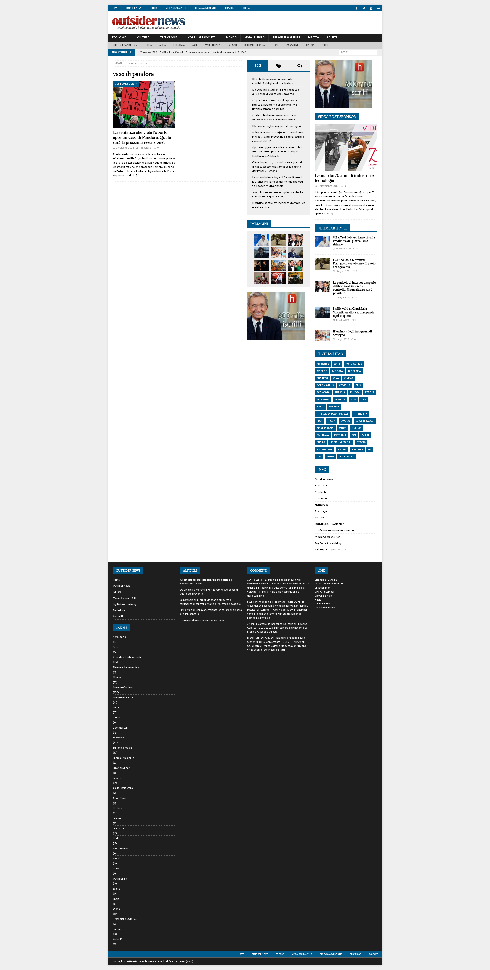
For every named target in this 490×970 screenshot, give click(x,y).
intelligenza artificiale (332, 414)
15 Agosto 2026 (343, 271)
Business (322, 378)
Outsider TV (120, 879)
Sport (325, 45)
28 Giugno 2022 (125, 148)
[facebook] (356, 8)
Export (117, 778)
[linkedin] (378, 8)
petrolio (340, 435)
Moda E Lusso (254, 37)
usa (319, 456)
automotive (354, 364)
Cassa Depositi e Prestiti (329, 584)
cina (336, 378)
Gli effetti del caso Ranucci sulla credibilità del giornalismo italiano (273, 81)
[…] (137, 175)
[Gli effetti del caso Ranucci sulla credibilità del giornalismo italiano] (261, 240)
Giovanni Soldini (323, 596)
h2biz (320, 406)
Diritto (313, 37)
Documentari (120, 728)
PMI (276, 45)
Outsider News (134, 8)
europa (355, 392)
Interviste (118, 828)
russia (321, 442)
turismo (357, 449)
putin (365, 435)
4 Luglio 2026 (342, 320)
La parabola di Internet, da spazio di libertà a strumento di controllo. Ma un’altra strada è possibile (274, 104)
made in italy (325, 428)
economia (323, 392)
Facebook (323, 399)
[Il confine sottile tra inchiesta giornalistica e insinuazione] (278, 278)
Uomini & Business (325, 608)
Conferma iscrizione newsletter (334, 530)
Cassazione (292, 45)
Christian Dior (322, 588)
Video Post (119, 939)
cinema (348, 378)
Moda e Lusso (121, 848)
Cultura (143, 37)
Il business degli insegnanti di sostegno (276, 126)
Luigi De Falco (322, 604)
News (116, 869)
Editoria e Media (122, 748)
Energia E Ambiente (286, 37)
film (353, 399)
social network (340, 442)
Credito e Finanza (123, 697)
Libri (115, 838)
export (370, 392)
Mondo (231, 37)
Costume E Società (202, 37)
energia (340, 392)
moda (342, 428)
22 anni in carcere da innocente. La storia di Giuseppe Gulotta (277, 630)
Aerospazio (119, 637)
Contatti (247, 8)
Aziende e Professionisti (127, 657)
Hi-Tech (117, 808)
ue (369, 449)
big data (337, 371)
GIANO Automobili (325, 592)
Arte (195, 45)
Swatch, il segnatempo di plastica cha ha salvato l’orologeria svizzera (277, 194)
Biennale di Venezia (326, 580)
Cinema (310, 45)
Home (115, 8)
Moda (162, 45)
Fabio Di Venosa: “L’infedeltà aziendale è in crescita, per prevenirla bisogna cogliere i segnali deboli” (278, 136)
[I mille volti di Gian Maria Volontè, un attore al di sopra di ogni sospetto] (261, 252)
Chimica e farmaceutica (126, 667)
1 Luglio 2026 (342, 339)
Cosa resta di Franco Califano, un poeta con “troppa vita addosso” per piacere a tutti (276, 648)
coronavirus (325, 385)
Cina (149, 45)
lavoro (345, 421)
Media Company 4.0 (176, 8)
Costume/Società (123, 687)
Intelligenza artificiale (125, 45)
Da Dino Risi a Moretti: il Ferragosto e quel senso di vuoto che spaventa (276, 92)
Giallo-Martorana (123, 788)
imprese (334, 406)
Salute (332, 37)
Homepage (321, 505)
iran (319, 421)
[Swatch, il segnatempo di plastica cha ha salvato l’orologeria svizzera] (261, 278)
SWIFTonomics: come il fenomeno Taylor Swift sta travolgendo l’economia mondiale (277, 614)
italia (331, 421)
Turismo (232, 45)
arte (337, 364)
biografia (354, 371)
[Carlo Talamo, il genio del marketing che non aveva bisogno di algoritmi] (295, 278)
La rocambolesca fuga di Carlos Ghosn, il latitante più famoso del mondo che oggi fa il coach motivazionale (277, 181)
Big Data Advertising (205, 8)
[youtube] (371, 8)
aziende (322, 371)
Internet (117, 818)
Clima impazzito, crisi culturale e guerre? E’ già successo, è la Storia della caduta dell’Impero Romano (277, 166)
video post (346, 456)
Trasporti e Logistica (125, 919)
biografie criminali (255, 45)
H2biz (318, 600)
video (330, 456)
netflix (356, 428)
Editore (154, 8)
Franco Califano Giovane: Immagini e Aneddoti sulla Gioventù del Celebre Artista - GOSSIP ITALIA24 (276, 640)
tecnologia (324, 449)
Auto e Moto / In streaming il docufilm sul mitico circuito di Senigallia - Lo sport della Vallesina (274, 582)
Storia (116, 909)
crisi (358, 385)
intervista (361, 414)
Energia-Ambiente (123, 758)
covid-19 (344, 385)
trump (342, 449)
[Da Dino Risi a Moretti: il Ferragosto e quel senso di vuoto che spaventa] (278, 240)
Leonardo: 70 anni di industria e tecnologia (344, 178)
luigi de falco (364, 421)
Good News (119, 798)
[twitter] (363, 8)
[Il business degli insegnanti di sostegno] (278, 252)
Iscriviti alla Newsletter (329, 524)
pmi (354, 435)
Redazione (229, 8)
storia (361, 442)
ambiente (323, 364)
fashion (340, 399)
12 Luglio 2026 (343, 297)
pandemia (323, 435)
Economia (119, 37)
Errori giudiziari (121, 768)
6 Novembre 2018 (328, 186)
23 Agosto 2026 (343, 248)
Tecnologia (168, 37)
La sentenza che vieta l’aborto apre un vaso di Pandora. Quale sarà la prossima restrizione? (142, 137)
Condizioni (321, 498)
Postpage (321, 511)
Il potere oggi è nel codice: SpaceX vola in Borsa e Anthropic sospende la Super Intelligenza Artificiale (277, 151)
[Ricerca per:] (358, 52)
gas (363, 399)
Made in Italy (212, 45)
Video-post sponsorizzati (330, 549)
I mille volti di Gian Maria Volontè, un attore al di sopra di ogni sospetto (274, 117)
